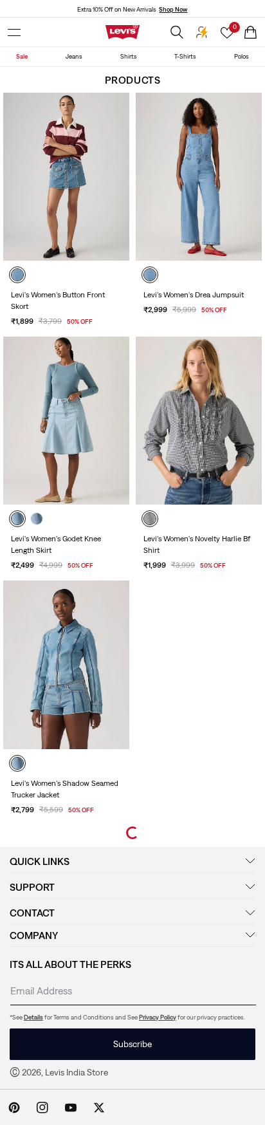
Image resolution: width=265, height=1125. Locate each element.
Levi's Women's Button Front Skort (58, 300)
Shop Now (173, 9)
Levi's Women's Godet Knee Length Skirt (56, 544)
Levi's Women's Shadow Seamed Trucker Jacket (64, 789)
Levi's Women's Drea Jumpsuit (193, 294)
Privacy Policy (157, 1017)
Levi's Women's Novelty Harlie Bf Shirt (196, 544)
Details (33, 1017)
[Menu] (14, 32)
